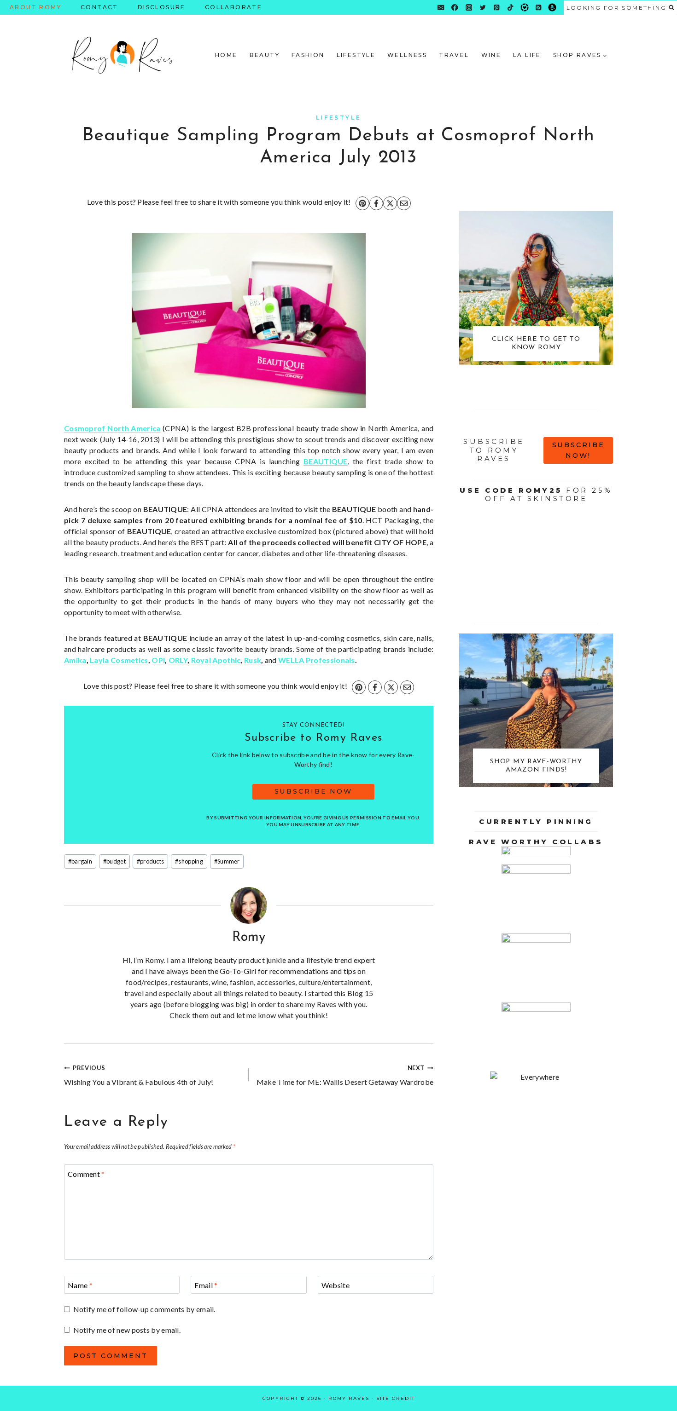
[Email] (441, 7)
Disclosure (162, 7)
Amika (75, 660)
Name (80, 1285)
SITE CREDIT (395, 1398)
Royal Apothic (216, 660)
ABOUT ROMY (35, 7)
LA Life (527, 55)
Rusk (252, 660)
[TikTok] (510, 7)
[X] (390, 203)
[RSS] (538, 7)
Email (205, 1285)
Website (335, 1285)
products (150, 861)
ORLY (178, 660)
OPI (158, 660)
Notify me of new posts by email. (127, 1329)
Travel (454, 55)
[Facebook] (454, 7)
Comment (86, 1173)
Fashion (308, 55)
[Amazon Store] (552, 7)
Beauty (265, 55)
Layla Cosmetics (119, 660)
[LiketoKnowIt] (524, 7)
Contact (99, 7)
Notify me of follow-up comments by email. (144, 1309)
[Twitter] (483, 7)
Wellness (407, 55)
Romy (249, 937)
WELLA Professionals (316, 660)
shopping (189, 861)
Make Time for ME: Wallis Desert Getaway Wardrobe (345, 1075)
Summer (227, 861)
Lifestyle (356, 55)
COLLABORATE (233, 7)
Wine (491, 55)
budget (114, 861)
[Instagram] (468, 7)
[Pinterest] (496, 7)
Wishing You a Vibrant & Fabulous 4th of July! (139, 1075)
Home (226, 55)
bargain (80, 861)
